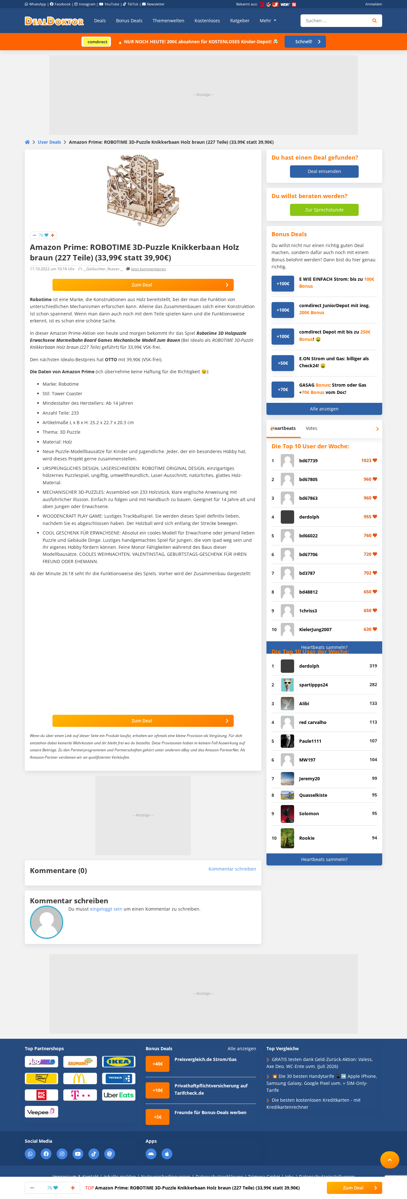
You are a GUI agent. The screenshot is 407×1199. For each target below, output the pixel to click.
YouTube (112, 4)
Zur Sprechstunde (324, 210)
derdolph (309, 517)
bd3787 (307, 573)
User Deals (49, 142)
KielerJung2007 (315, 629)
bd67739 (308, 461)
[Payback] (119, 1078)
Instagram (87, 4)
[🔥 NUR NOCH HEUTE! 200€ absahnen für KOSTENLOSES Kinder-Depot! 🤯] (96, 41)
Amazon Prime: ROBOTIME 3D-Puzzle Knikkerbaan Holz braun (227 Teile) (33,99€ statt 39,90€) (192, 1188)
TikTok (133, 4)
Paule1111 (310, 741)
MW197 (307, 760)
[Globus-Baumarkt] (80, 1061)
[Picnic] (41, 1094)
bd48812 (308, 592)
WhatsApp (37, 4)
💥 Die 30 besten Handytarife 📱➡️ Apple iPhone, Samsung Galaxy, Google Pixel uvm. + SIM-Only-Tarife (321, 1083)
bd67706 (308, 554)
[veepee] (41, 1111)
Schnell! (303, 41)
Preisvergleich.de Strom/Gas (206, 1059)
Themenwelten (168, 20)
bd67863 (308, 498)
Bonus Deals (129, 20)
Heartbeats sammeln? (324, 647)
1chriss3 (308, 611)
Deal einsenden (324, 171)
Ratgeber (240, 20)
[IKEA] (119, 1061)
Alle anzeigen (324, 409)
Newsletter (156, 4)
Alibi (304, 703)
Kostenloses (207, 20)
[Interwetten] (41, 1078)
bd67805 (308, 479)
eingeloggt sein (106, 909)
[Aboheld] (41, 1061)
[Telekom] (80, 1094)
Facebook (63, 4)
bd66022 (308, 536)
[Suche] (374, 20)
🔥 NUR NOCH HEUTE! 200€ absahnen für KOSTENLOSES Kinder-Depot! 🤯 (197, 41)
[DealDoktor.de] (54, 20)
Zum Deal (142, 285)
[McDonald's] (80, 1078)
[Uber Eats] (119, 1094)
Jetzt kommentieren (148, 269)
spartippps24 (313, 685)
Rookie (306, 838)
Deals (100, 20)
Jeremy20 (309, 778)
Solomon (309, 813)
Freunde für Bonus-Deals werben (210, 1112)
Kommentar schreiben (232, 869)
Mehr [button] (266, 20)
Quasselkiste (313, 795)
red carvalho (313, 722)
